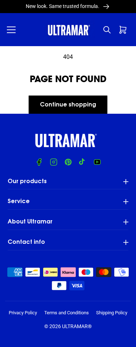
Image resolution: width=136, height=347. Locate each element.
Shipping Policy (111, 312)
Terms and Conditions (66, 312)
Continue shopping (68, 105)
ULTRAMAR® (77, 326)
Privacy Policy (23, 312)
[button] (11, 30)
